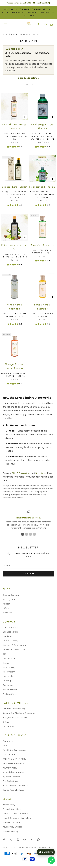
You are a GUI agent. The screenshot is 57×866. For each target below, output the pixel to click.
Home (5, 34)
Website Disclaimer (11, 822)
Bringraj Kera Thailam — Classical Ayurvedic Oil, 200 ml (14, 195)
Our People (8, 676)
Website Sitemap (11, 831)
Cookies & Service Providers (15, 813)
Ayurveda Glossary (11, 776)
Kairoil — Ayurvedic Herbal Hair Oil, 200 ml (14, 255)
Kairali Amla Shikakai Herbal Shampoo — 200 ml (14, 136)
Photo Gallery (9, 667)
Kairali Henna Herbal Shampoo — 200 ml (14, 315)
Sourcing (7, 680)
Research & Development (15, 645)
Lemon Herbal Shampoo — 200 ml (42, 315)
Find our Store (9, 754)
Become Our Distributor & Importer (19, 713)
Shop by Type (9, 599)
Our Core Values (10, 632)
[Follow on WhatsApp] (38, 839)
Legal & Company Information (17, 818)
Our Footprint (9, 658)
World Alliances (10, 694)
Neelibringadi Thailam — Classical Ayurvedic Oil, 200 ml (42, 195)
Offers (6, 608)
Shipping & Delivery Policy (14, 759)
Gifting (6, 722)
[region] (28, 520)
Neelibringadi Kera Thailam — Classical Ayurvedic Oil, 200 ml (42, 136)
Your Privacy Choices (12, 827)
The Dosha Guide (11, 781)
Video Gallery (9, 671)
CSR (4, 654)
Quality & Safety (10, 640)
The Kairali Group (10, 627)
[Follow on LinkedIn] (31, 839)
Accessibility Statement (14, 772)
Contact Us (8, 741)
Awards (6, 663)
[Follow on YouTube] (24, 839)
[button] (13, 146)
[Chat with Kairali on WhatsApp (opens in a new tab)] (51, 860)
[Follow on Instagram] (17, 839)
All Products (8, 603)
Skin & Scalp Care (21, 473)
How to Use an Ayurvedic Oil (15, 785)
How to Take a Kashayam (14, 790)
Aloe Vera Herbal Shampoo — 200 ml (42, 251)
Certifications (9, 636)
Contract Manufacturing (14, 708)
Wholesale (7, 612)
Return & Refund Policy (13, 763)
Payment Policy (10, 767)
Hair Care (36, 34)
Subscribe (28, 573)
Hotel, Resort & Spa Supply (15, 717)
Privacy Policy (9, 804)
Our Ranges (8, 685)
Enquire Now (8, 726)
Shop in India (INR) (41, 3)
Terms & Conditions (12, 809)
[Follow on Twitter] (11, 839)
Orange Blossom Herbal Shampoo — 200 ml (14, 374)
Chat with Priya (46, 852)
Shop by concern (19, 34)
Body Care (40, 473)
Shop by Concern (11, 595)
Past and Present (10, 689)
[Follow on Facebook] (4, 839)
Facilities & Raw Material (14, 649)
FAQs (5, 745)
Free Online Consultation (14, 750)
